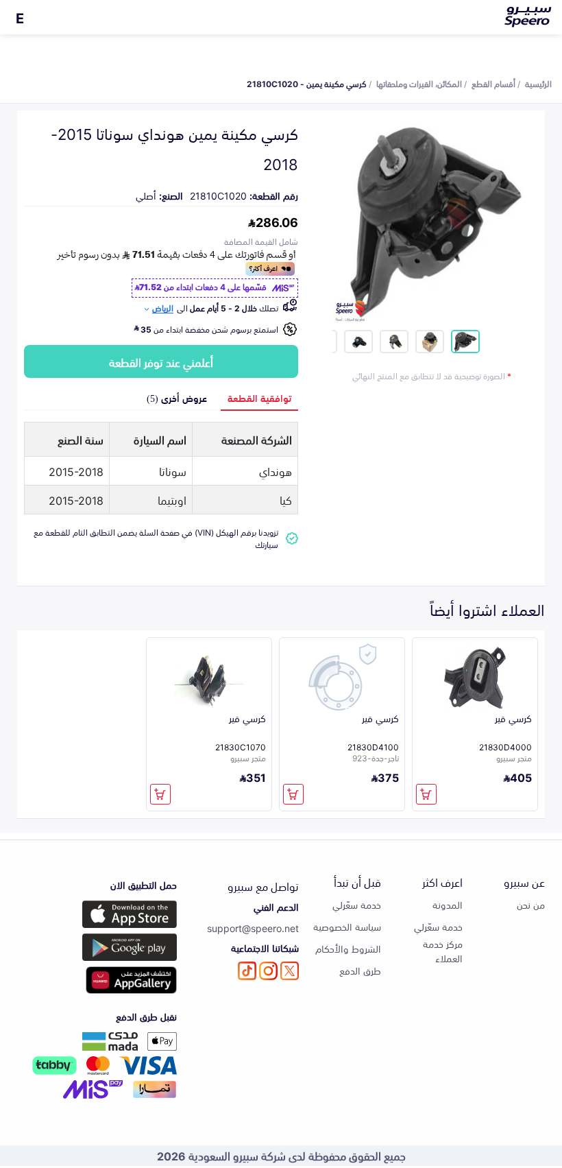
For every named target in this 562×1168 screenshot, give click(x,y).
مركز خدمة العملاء (443, 950)
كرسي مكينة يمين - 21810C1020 (307, 83)
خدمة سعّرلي (438, 926)
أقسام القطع (493, 83)
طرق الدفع (360, 970)
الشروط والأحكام (348, 948)
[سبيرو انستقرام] (268, 971)
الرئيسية (538, 83)
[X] (289, 971)
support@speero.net (253, 927)
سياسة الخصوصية (347, 926)
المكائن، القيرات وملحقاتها (419, 83)
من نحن (531, 904)
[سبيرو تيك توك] (247, 971)
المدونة (447, 904)
